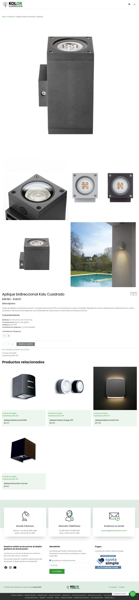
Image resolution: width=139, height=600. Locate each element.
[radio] (4, 335)
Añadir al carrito (26, 344)
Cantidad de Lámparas (11, 331)
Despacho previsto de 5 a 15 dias (18, 350)
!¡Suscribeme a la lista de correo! (63, 561)
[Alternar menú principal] (135, 4)
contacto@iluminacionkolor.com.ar (114, 531)
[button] (129, 4)
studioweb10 (36, 587)
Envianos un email (114, 526)
